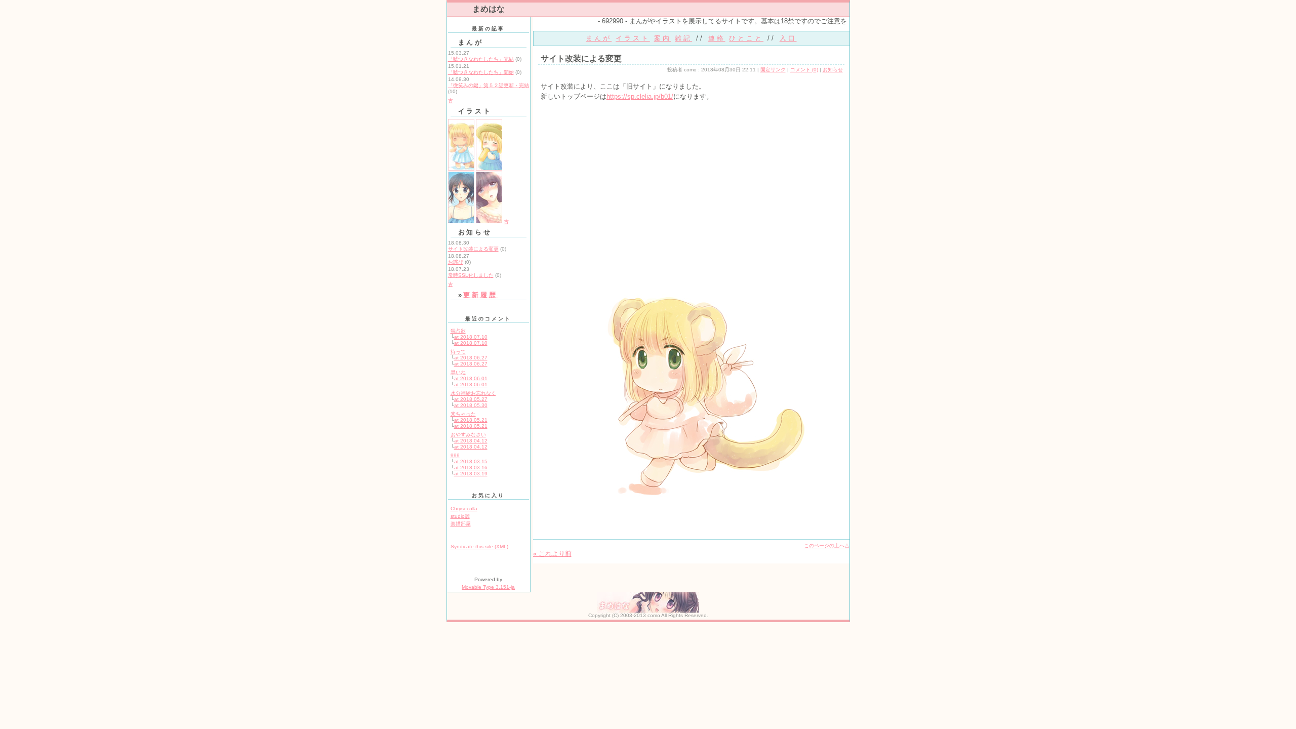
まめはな (488, 9)
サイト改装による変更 (473, 249)
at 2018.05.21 (471, 420)
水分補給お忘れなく (473, 393)
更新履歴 (480, 295)
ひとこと (746, 38)
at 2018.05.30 (471, 405)
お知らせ (833, 69)
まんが (599, 38)
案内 (662, 38)
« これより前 (552, 553)
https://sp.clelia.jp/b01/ (639, 96)
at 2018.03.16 (471, 467)
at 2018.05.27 (471, 399)
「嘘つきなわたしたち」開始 (481, 72)
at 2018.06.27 (471, 357)
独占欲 (458, 331)
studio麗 (460, 516)
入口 (788, 38)
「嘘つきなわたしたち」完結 (481, 59)
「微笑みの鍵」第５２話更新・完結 (488, 85)
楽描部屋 (461, 523)
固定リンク (773, 69)
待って (458, 351)
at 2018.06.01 (471, 378)
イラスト (633, 38)
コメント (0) (804, 69)
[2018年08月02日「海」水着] (461, 221)
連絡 (716, 38)
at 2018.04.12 (471, 440)
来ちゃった (463, 414)
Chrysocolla (464, 508)
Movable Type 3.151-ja (488, 587)
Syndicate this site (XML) (479, 546)
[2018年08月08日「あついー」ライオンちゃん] (489, 169)
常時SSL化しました (471, 275)
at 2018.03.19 (471, 473)
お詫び (455, 262)
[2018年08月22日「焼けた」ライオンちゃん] (461, 169)
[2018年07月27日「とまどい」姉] (489, 221)
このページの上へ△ (826, 545)
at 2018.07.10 (471, 337)
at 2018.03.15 (471, 461)
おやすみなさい (468, 434)
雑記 (683, 38)
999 (455, 455)
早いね (458, 372)
